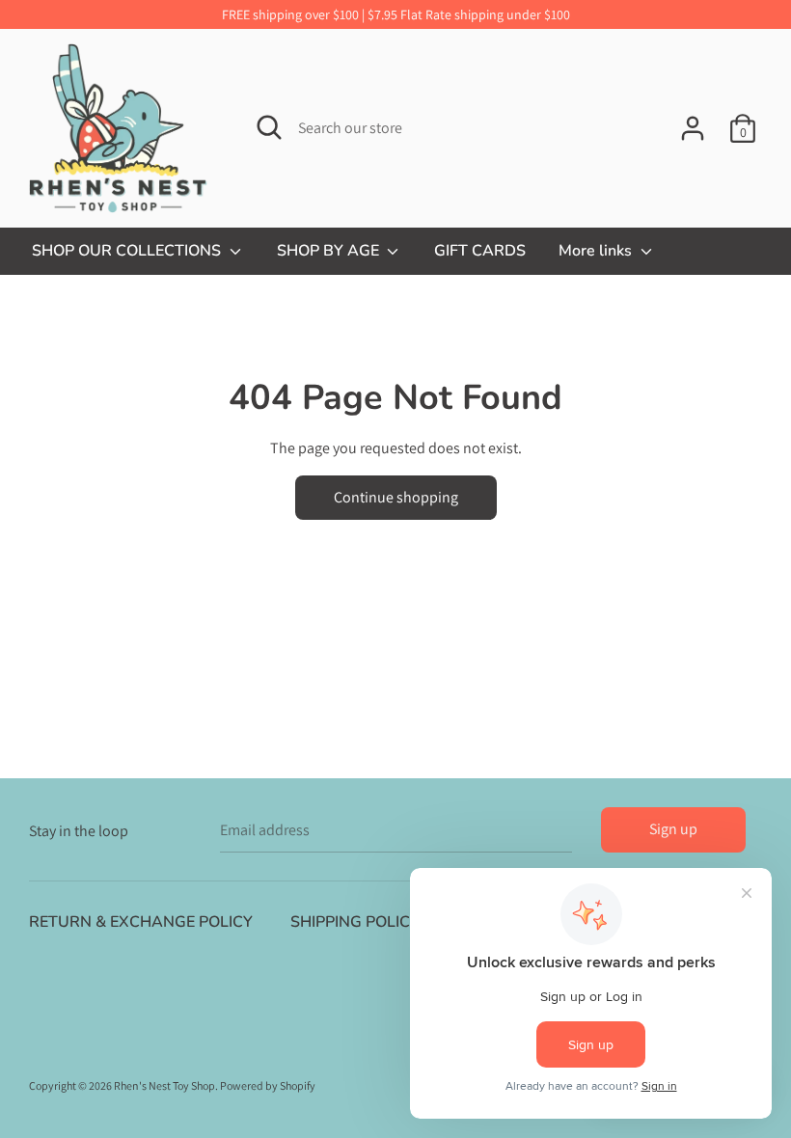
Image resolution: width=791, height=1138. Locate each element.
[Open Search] (269, 127)
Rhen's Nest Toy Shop (164, 1085)
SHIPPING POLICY (355, 922)
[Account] (692, 121)
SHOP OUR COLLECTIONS (128, 250)
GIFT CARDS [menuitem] (480, 250)
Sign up (673, 829)
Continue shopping (396, 497)
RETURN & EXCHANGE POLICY (141, 922)
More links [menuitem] (597, 250)
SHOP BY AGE (330, 250)
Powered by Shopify (267, 1085)
